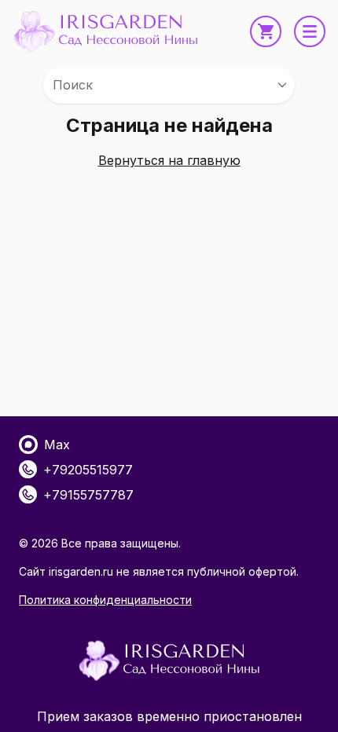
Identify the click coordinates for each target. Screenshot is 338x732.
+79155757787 (88, 495)
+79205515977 (88, 470)
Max (57, 444)
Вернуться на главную (169, 160)
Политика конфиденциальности (105, 599)
